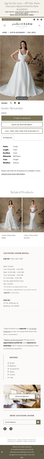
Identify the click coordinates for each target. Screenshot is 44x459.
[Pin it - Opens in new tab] (15, 103)
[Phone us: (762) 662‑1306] (34, 19)
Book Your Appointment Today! (22, 14)
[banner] (22, 25)
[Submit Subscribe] (38, 422)
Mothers (13, 366)
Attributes (7, 137)
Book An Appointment (22, 124)
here (22, 457)
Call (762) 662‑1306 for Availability (22, 131)
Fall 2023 (31, 32)
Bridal (12, 363)
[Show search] (39, 25)
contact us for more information (13, 174)
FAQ (11, 377)
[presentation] (16, 214)
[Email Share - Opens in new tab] (19, 103)
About (12, 372)
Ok (42, 452)
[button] (38, 19)
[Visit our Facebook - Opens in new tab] (4, 428)
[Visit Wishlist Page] (41, 19)
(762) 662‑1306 (16, 259)
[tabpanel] (22, 67)
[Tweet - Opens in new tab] (11, 103)
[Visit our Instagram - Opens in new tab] (10, 428)
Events (12, 374)
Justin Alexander (17, 32)
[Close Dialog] (2, 452)
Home (4, 32)
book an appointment (11, 19)
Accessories (14, 369)
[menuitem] (11, 19)
